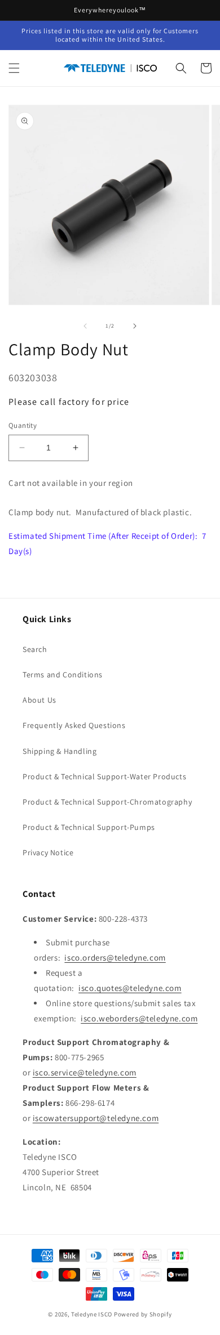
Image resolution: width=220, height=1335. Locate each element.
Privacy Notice (48, 852)
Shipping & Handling (59, 751)
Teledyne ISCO (91, 1314)
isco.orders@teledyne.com (114, 957)
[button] (14, 68)
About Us (39, 700)
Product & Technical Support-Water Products (104, 776)
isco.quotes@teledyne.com (129, 988)
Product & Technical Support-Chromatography (107, 802)
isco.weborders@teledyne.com (139, 1018)
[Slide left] (85, 326)
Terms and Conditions (63, 674)
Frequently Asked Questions (74, 725)
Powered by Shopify (143, 1314)
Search (35, 649)
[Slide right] (134, 326)
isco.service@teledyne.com (85, 1072)
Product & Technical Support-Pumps (89, 827)
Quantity (22, 425)
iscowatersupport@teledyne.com (96, 1118)
